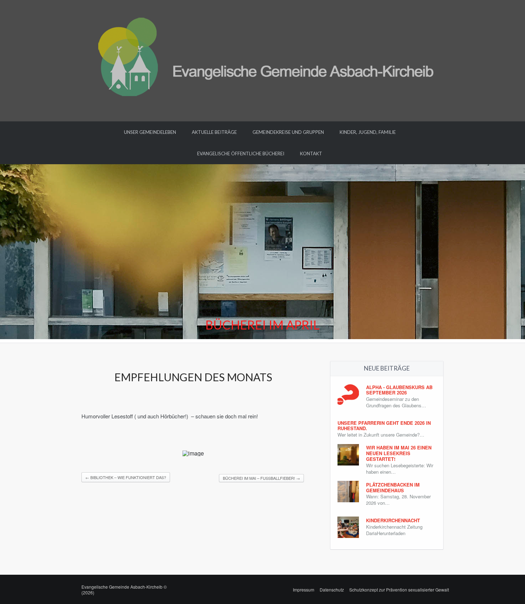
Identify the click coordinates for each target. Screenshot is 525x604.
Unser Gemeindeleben (150, 132)
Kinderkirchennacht (393, 520)
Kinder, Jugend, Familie (368, 132)
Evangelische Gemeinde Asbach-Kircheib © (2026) (124, 589)
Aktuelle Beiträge (214, 132)
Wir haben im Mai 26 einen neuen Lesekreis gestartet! (398, 453)
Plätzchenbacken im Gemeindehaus (393, 487)
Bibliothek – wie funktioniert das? (125, 477)
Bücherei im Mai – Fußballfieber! (261, 478)
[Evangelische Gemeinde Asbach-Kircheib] (262, 60)
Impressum (303, 590)
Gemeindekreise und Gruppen (288, 132)
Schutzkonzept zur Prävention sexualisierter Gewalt (399, 590)
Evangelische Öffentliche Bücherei (240, 153)
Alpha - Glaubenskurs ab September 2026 (399, 390)
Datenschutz (332, 590)
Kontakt (311, 153)
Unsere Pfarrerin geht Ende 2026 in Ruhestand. (384, 425)
